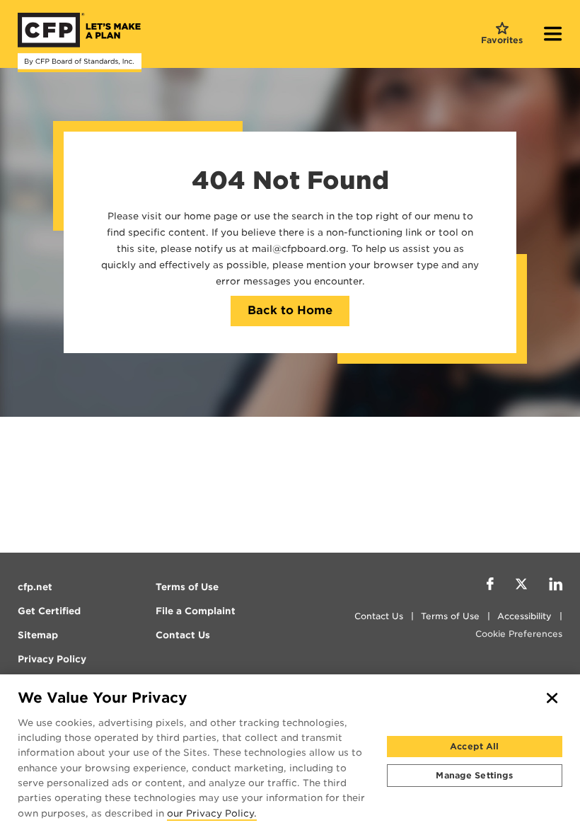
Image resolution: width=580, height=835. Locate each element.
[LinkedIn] (555, 585)
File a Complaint (196, 611)
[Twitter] (521, 585)
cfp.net (35, 587)
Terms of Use (450, 616)
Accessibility (524, 616)
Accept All (474, 746)
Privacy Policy (52, 659)
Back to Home (290, 310)
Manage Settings (474, 775)
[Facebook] (490, 585)
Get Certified (49, 611)
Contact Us (378, 616)
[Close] (552, 698)
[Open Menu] (553, 35)
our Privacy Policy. (212, 814)
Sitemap (38, 635)
